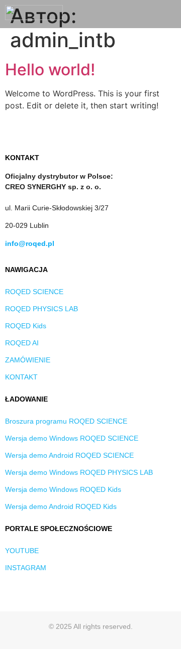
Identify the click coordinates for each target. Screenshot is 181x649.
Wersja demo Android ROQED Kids (61, 506)
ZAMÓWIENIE (27, 360)
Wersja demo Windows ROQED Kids (63, 489)
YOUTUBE (22, 551)
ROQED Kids (25, 326)
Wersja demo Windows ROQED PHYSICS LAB (79, 472)
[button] (169, 14)
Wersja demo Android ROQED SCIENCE (69, 455)
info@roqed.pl (29, 243)
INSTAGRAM (25, 568)
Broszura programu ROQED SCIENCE (66, 421)
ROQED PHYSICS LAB (41, 309)
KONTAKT (21, 377)
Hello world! (50, 69)
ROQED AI (22, 343)
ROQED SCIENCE (34, 292)
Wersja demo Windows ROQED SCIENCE (71, 438)
